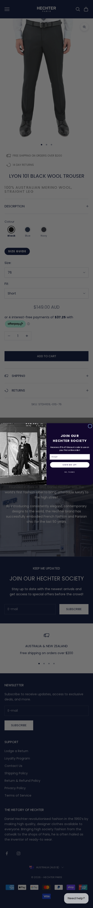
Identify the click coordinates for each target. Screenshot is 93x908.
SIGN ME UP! (70, 464)
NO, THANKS (70, 472)
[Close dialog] (90, 426)
